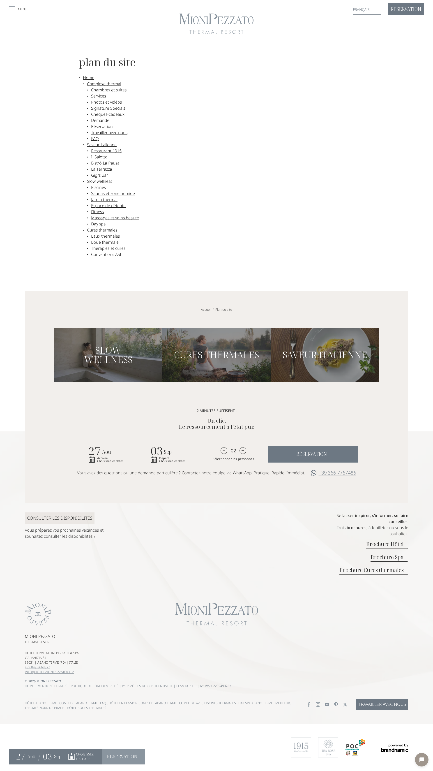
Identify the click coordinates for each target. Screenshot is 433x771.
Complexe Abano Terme (79, 703)
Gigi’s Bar (99, 175)
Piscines (98, 187)
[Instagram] (318, 704)
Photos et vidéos (106, 102)
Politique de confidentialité (95, 686)
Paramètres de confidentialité (148, 686)
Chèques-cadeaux (107, 114)
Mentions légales (53, 686)
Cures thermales (102, 230)
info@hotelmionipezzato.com (49, 672)
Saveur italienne (102, 144)
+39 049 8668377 (37, 667)
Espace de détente (108, 205)
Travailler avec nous (109, 132)
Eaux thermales (105, 236)
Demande (100, 120)
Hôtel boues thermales (86, 708)
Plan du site (186, 686)
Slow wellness (99, 181)
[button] (18, 9)
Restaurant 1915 (106, 150)
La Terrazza (101, 169)
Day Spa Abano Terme (256, 703)
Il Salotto (99, 157)
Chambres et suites (109, 90)
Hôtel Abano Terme (41, 703)
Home (88, 77)
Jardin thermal (104, 199)
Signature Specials (108, 108)
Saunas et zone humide (113, 193)
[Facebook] (309, 704)
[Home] (216, 24)
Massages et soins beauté (115, 217)
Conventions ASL (106, 254)
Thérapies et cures (108, 248)
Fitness (97, 211)
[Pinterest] (336, 704)
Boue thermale (105, 242)
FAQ (95, 138)
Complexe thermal (104, 83)
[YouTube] (327, 704)
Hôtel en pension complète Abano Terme (143, 703)
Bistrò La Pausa (105, 163)
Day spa (98, 224)
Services (98, 96)
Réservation (102, 126)
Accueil (206, 309)
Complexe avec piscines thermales (208, 703)
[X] (345, 704)
